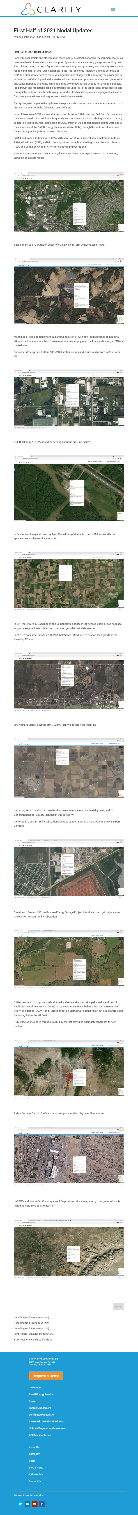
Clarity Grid (58, 37)
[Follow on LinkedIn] (27, 1504)
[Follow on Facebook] (42, 1504)
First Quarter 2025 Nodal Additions (34, 1334)
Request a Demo (46, 1376)
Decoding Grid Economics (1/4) (31, 1328)
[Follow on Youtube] (35, 1504)
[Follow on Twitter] (20, 1504)
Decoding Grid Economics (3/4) (31, 1317)
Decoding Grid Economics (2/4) (31, 1322)
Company (34, 1454)
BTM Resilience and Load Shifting (33, 1339)
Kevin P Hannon (26, 37)
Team (32, 1460)
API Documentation (40, 1435)
